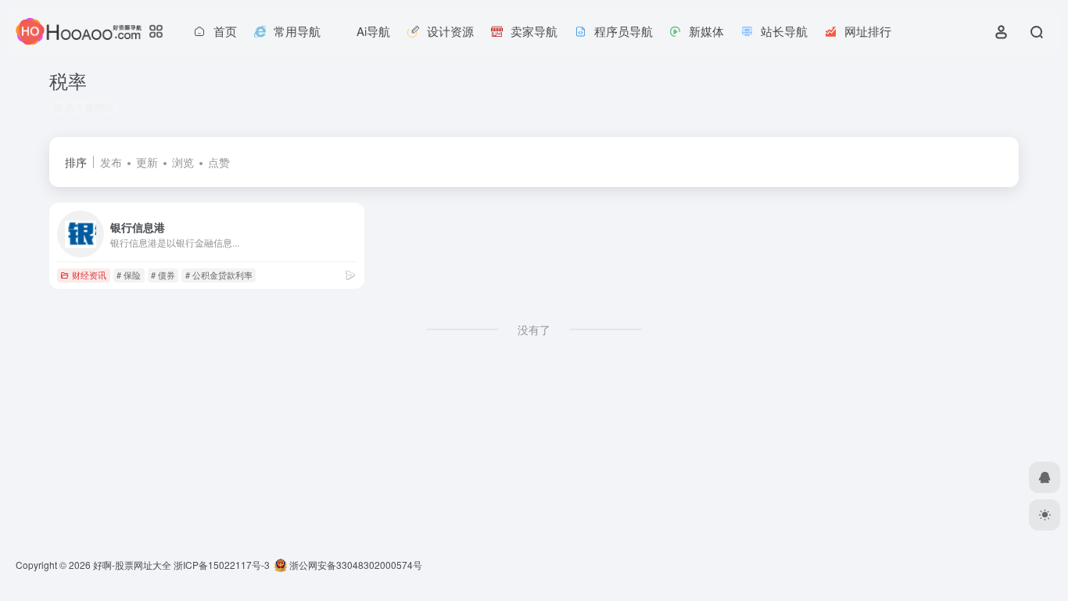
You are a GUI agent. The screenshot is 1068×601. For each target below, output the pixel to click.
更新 (147, 162)
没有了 (534, 329)
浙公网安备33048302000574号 (354, 564)
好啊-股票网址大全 (132, 564)
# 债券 (163, 274)
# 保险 (128, 274)
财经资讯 (89, 274)
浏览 (183, 162)
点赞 (219, 162)
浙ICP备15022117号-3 (222, 564)
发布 (111, 162)
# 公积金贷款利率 (219, 274)
